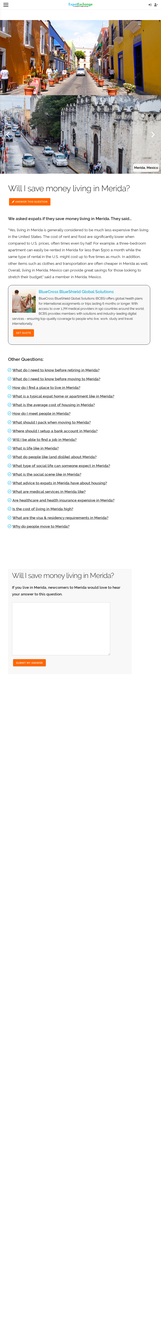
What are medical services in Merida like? (49, 491)
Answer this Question (31, 201)
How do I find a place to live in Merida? (46, 387)
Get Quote (23, 333)
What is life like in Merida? (35, 448)
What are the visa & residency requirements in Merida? (60, 518)
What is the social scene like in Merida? (46, 474)
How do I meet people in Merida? (41, 413)
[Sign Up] (156, 4)
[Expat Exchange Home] (81, 4)
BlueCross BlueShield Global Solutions (76, 291)
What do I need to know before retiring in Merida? (56, 370)
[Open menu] (5, 4)
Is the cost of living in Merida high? (42, 509)
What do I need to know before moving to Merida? (56, 379)
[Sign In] (149, 4)
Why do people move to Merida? (41, 526)
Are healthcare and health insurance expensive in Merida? (63, 500)
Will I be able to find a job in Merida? (44, 439)
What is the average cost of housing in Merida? (53, 405)
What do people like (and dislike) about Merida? (54, 457)
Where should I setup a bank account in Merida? (55, 431)
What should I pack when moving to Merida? (51, 422)
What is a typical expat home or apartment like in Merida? (63, 396)
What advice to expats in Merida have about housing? (59, 483)
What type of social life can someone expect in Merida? (61, 466)
